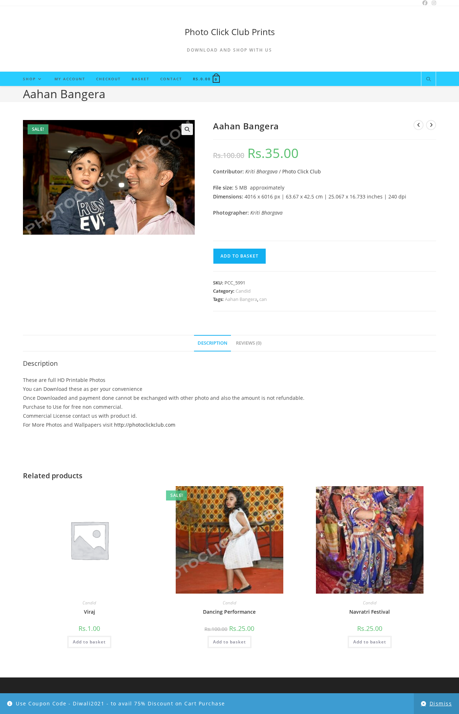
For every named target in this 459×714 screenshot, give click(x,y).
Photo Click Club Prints (230, 32)
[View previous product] (418, 125)
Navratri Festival (369, 611)
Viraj (89, 611)
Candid (243, 291)
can (263, 299)
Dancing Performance (229, 611)
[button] (187, 129)
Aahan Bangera (241, 299)
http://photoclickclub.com (144, 424)
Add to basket (240, 256)
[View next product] (431, 125)
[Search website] (428, 79)
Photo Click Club (301, 171)
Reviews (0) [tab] (248, 343)
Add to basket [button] (89, 642)
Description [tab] (212, 343)
